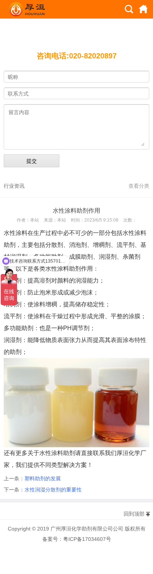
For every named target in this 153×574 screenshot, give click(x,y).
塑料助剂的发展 (43, 478)
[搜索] (129, 9)
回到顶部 (134, 514)
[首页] (143, 9)
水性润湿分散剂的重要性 (53, 490)
